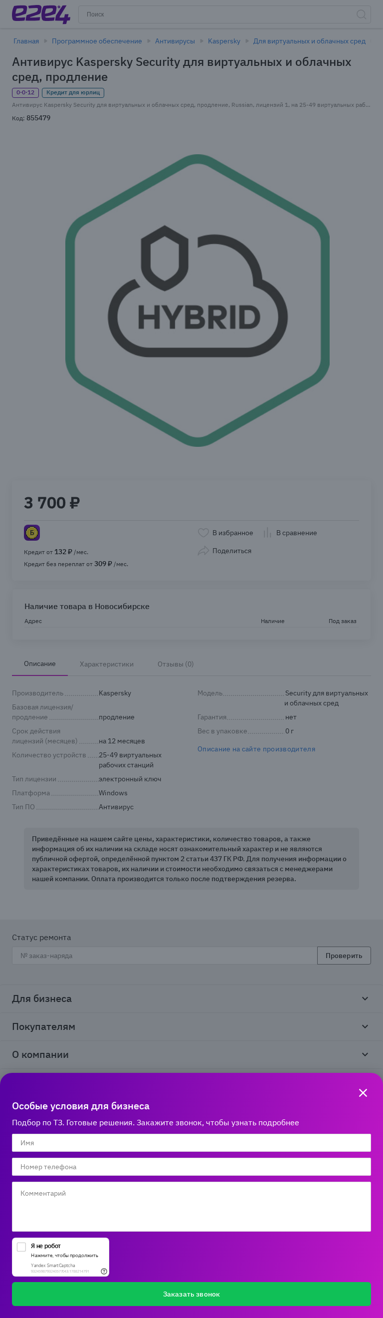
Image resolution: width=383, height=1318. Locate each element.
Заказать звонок (191, 1294)
